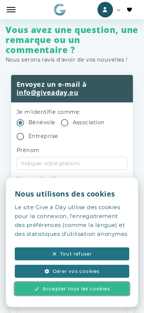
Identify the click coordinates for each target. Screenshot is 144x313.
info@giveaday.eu (47, 92)
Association (89, 122)
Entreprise (43, 136)
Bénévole (41, 122)
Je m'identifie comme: (48, 112)
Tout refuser (76, 254)
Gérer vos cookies (76, 271)
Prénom (28, 150)
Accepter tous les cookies (76, 288)
